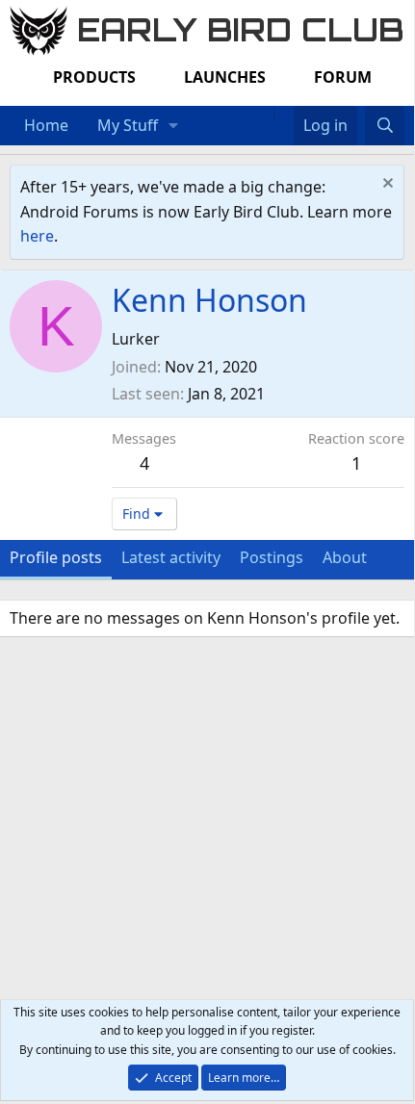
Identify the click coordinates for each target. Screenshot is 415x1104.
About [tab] (345, 557)
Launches (225, 77)
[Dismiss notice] (385, 185)
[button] (174, 126)
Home (46, 125)
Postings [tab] (271, 557)
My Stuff (127, 125)
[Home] (263, 113)
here (37, 235)
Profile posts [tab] (56, 557)
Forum (343, 77)
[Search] (384, 126)
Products (94, 77)
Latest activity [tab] (170, 557)
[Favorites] (283, 113)
